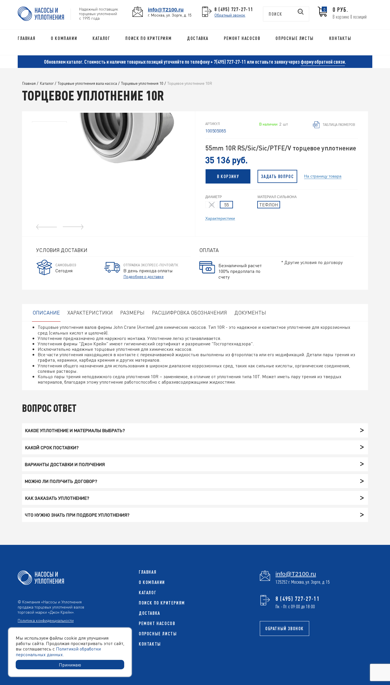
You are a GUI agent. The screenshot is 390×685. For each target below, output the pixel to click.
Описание (46, 312)
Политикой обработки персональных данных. (58, 651)
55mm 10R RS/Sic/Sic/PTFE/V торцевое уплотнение (280, 148)
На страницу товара (322, 176)
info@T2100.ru (166, 10)
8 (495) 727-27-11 (233, 9)
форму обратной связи (323, 62)
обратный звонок (284, 628)
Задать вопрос (277, 176)
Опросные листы (294, 38)
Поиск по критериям (148, 38)
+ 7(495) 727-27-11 (228, 62)
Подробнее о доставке (143, 276)
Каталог (101, 38)
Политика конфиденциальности (46, 620)
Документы (250, 312)
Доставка (197, 38)
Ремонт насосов (242, 38)
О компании (64, 38)
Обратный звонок (229, 14)
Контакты (340, 38)
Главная (26, 38)
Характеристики (220, 218)
